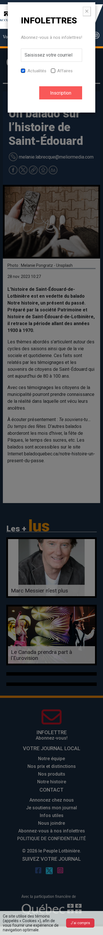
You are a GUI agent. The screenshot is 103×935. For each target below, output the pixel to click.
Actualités (36, 70)
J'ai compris (80, 923)
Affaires (65, 70)
